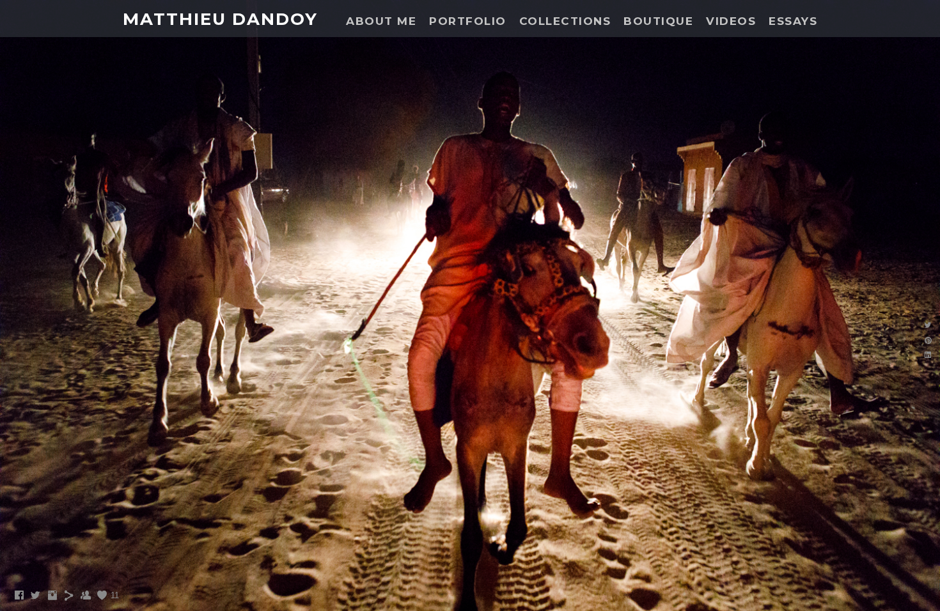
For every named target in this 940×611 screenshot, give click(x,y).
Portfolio (467, 21)
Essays (793, 21)
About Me (381, 21)
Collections (565, 21)
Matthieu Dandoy (220, 19)
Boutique (658, 21)
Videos (731, 21)
